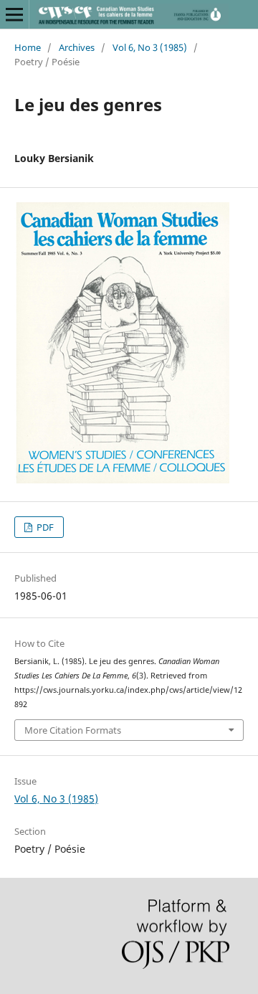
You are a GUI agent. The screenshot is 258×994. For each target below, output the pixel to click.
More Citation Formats (72, 730)
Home (27, 47)
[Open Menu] (14, 14)
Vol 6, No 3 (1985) (150, 47)
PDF (44, 527)
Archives (77, 47)
